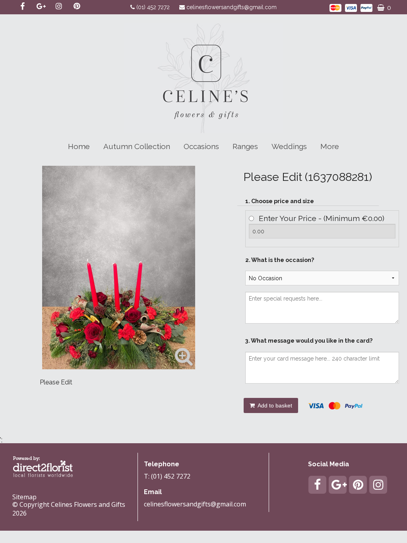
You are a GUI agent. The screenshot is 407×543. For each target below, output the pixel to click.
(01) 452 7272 (153, 7)
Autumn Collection (136, 146)
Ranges (245, 146)
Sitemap (24, 497)
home (79, 146)
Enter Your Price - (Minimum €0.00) (321, 218)
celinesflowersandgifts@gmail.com (231, 7)
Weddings (289, 146)
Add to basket (274, 405)
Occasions (201, 146)
